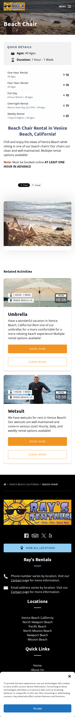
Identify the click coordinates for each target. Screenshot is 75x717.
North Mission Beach (37, 631)
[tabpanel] (37, 223)
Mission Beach (37, 639)
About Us (37, 670)
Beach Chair (50, 484)
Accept (37, 708)
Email (37, 185)
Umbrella (17, 314)
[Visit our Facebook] (26, 536)
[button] (69, 676)
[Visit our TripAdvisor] (35, 536)
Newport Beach (37, 635)
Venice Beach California (24, 484)
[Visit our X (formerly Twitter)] (44, 536)
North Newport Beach (38, 622)
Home (37, 665)
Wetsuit (16, 411)
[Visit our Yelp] (50, 536)
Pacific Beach (37, 626)
